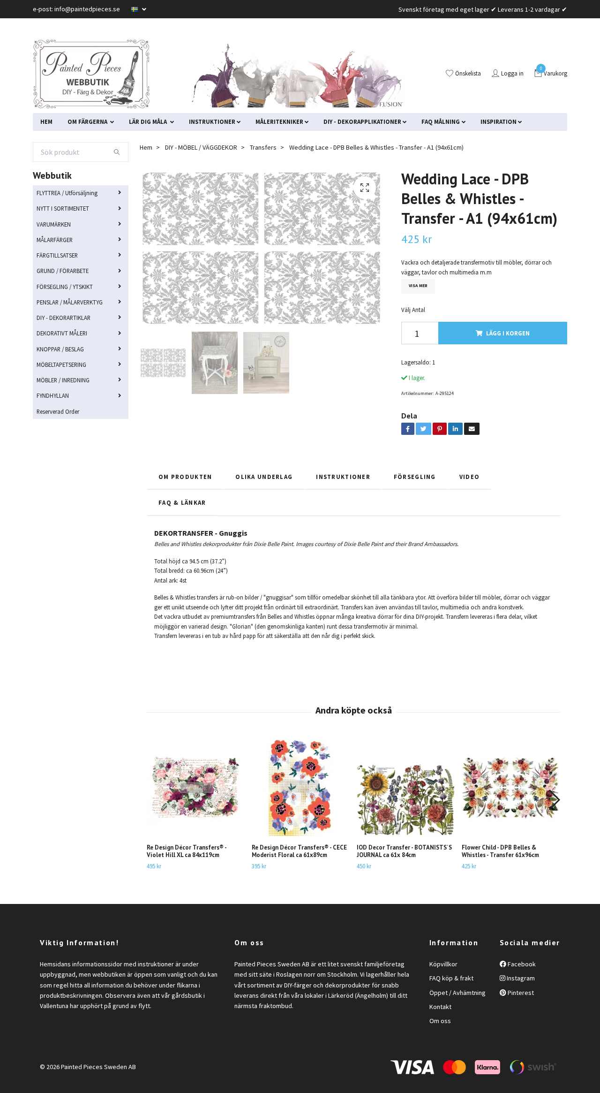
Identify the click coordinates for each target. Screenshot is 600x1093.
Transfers (263, 147)
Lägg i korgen (508, 333)
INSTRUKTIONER (212, 121)
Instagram (520, 978)
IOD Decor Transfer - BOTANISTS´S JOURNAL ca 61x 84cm (404, 851)
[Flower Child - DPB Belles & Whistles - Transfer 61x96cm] (511, 787)
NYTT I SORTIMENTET (63, 208)
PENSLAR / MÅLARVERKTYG (70, 302)
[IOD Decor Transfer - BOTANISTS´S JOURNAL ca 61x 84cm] (406, 787)
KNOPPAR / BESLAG (60, 349)
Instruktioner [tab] (343, 476)
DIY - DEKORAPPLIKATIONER (362, 121)
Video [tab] (469, 476)
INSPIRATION (498, 121)
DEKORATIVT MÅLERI (62, 333)
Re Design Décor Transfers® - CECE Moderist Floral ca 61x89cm (299, 851)
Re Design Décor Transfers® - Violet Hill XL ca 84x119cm (186, 851)
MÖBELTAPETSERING (61, 364)
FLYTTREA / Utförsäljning (67, 193)
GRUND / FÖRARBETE (63, 270)
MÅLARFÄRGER (55, 239)
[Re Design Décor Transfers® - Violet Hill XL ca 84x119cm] (196, 787)
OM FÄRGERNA (88, 121)
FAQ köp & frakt (451, 978)
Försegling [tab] (415, 476)
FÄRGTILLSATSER (57, 255)
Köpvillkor (443, 964)
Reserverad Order (58, 411)
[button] (554, 799)
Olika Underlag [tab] (263, 476)
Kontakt (440, 1006)
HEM (46, 121)
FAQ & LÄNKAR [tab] (182, 502)
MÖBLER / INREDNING (63, 380)
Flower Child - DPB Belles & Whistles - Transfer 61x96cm (500, 851)
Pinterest (520, 992)
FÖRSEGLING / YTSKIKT (65, 286)
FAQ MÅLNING (440, 121)
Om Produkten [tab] (185, 476)
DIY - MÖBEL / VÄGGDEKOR (201, 147)
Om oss (440, 1021)
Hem (146, 147)
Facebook (521, 964)
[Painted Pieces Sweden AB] (91, 74)
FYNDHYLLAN (53, 395)
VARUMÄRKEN (54, 224)
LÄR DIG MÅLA (148, 121)
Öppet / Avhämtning (457, 992)
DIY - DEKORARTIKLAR (63, 317)
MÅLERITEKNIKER (279, 121)
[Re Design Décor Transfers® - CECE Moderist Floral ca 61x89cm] (301, 787)
